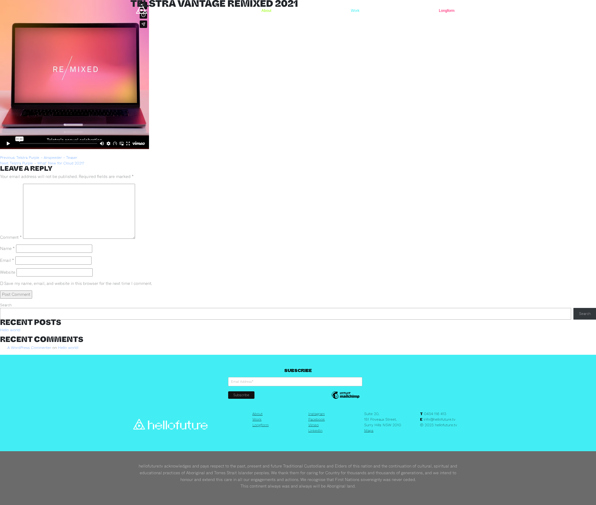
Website (7, 272)
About (266, 11)
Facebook (316, 419)
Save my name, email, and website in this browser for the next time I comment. (78, 283)
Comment (11, 237)
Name (7, 249)
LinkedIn (315, 430)
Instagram (316, 413)
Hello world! (10, 330)
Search (6, 305)
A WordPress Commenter (29, 347)
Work (355, 11)
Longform (446, 11)
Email (7, 260)
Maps (368, 430)
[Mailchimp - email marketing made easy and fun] (345, 398)
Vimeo (313, 425)
